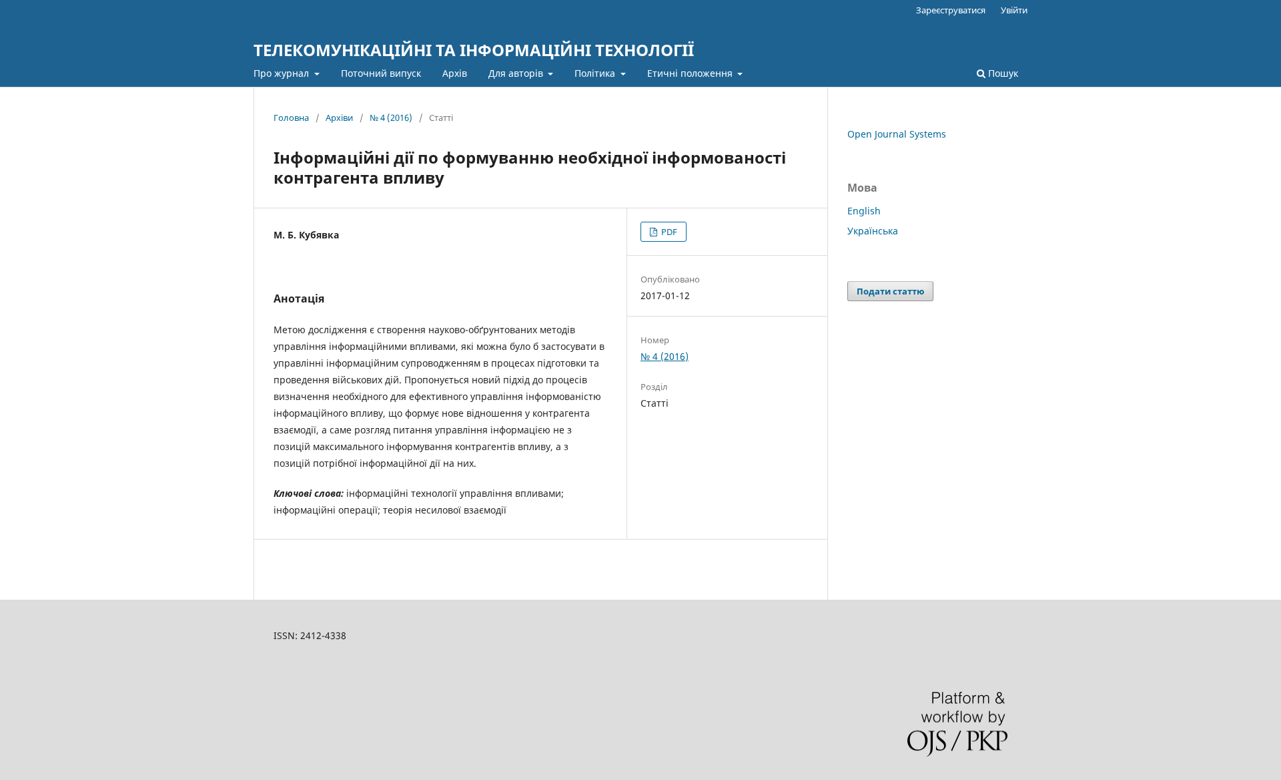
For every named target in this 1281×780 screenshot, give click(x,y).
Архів (454, 73)
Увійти (1014, 10)
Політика (596, 73)
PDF (668, 232)
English (864, 210)
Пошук (1001, 73)
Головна (291, 118)
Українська (872, 230)
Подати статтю (890, 291)
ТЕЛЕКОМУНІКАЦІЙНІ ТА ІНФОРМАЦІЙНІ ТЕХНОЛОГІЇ (474, 50)
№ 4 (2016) (391, 118)
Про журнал (283, 73)
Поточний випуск (381, 73)
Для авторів (517, 73)
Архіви (339, 118)
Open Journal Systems (896, 134)
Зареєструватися (950, 10)
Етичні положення (691, 73)
